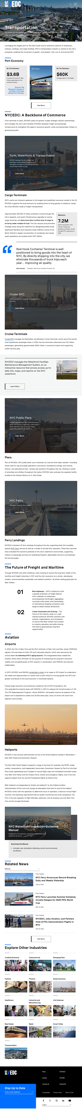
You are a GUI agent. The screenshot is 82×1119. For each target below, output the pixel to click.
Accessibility (46, 1092)
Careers (44, 1078)
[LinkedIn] (63, 1100)
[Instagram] (56, 1100)
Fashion (8, 979)
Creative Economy (12, 958)
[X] (50, 1100)
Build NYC (63, 1084)
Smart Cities (58, 1024)
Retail (31, 1024)
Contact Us (45, 1084)
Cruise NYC (9, 339)
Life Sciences (58, 1000)
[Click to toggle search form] (70, 4)
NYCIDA (62, 1078)
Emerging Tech (59, 958)
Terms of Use (69, 1092)
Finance (32, 979)
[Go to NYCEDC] (11, 1071)
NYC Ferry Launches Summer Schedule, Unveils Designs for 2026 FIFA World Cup (56, 900)
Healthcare (9, 1000)
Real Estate (9, 1024)
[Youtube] (70, 1100)
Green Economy (59, 979)
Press (44, 1071)
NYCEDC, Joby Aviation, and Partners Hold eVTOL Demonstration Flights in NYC (55, 921)
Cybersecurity (34, 958)
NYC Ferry (15, 548)
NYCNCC (63, 1071)
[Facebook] (43, 1100)
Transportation (11, 1045)
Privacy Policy (57, 1092)
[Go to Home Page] (13, 4)
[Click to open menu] (75, 4)
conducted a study (36, 672)
